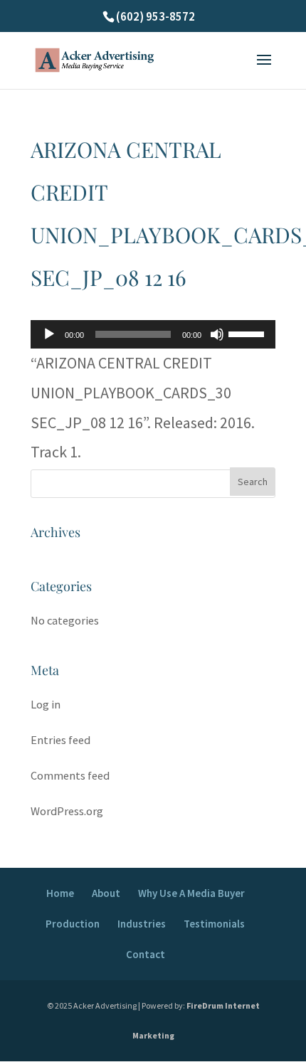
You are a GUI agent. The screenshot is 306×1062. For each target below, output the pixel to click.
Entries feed (60, 740)
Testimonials (214, 923)
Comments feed (70, 775)
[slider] (248, 333)
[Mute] (217, 334)
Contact (145, 954)
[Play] (49, 334)
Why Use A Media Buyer (191, 893)
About (106, 893)
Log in (45, 704)
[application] (153, 334)
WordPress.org (67, 811)
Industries (141, 923)
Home (60, 893)
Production (73, 923)
